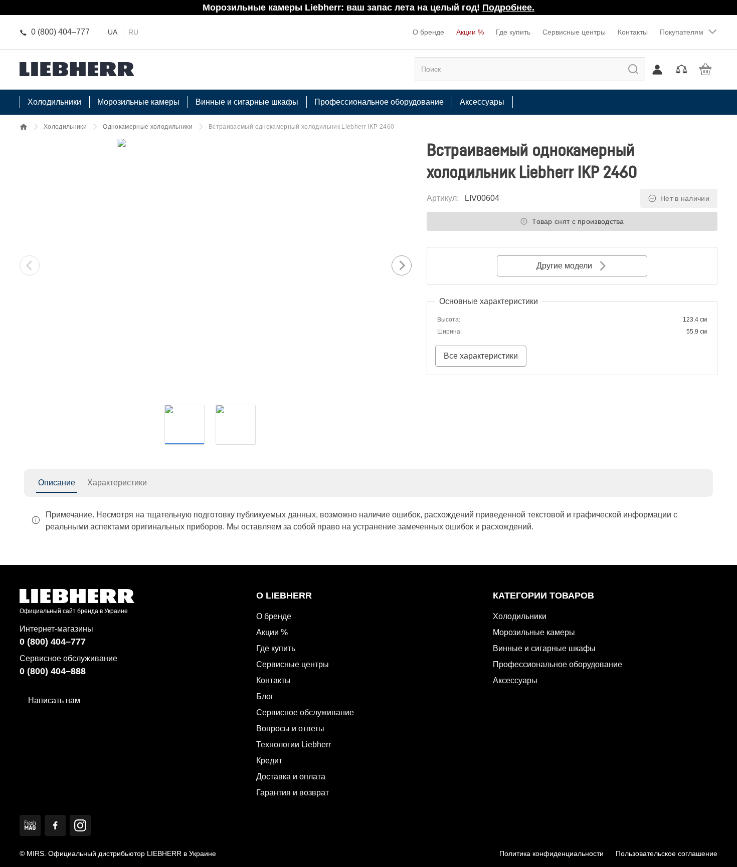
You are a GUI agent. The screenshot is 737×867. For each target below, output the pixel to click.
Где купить (513, 32)
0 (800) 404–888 (53, 671)
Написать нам (54, 700)
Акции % (470, 32)
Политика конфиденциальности (551, 853)
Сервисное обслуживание (305, 712)
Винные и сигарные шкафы (544, 648)
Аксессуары (515, 680)
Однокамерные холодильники (148, 126)
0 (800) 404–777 (53, 642)
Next (402, 265)
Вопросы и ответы (290, 728)
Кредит (269, 760)
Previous (30, 265)
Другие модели (564, 265)
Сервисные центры (574, 32)
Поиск (624, 69)
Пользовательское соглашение (666, 853)
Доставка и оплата (290, 776)
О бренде (428, 32)
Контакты (633, 32)
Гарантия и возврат (292, 792)
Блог (265, 696)
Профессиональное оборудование (557, 664)
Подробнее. (508, 8)
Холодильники (65, 126)
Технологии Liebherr (293, 744)
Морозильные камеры (534, 632)
